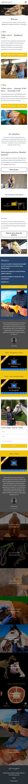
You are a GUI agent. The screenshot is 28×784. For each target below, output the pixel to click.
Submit (14, 445)
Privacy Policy (14, 781)
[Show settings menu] (23, 211)
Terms (14, 778)
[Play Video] (2, 211)
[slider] (12, 211)
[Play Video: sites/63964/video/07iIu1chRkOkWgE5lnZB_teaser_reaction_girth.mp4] (14, 385)
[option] (14, 334)
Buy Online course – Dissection (14, 106)
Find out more (14, 169)
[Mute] (21, 211)
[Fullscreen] (26, 211)
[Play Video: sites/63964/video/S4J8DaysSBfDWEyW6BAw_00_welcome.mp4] (14, 204)
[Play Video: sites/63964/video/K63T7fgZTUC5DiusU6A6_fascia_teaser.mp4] (14, 362)
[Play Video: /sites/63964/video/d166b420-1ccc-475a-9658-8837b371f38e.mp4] (14, 463)
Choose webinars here (14, 286)
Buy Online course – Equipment (14, 54)
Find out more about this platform (14, 234)
